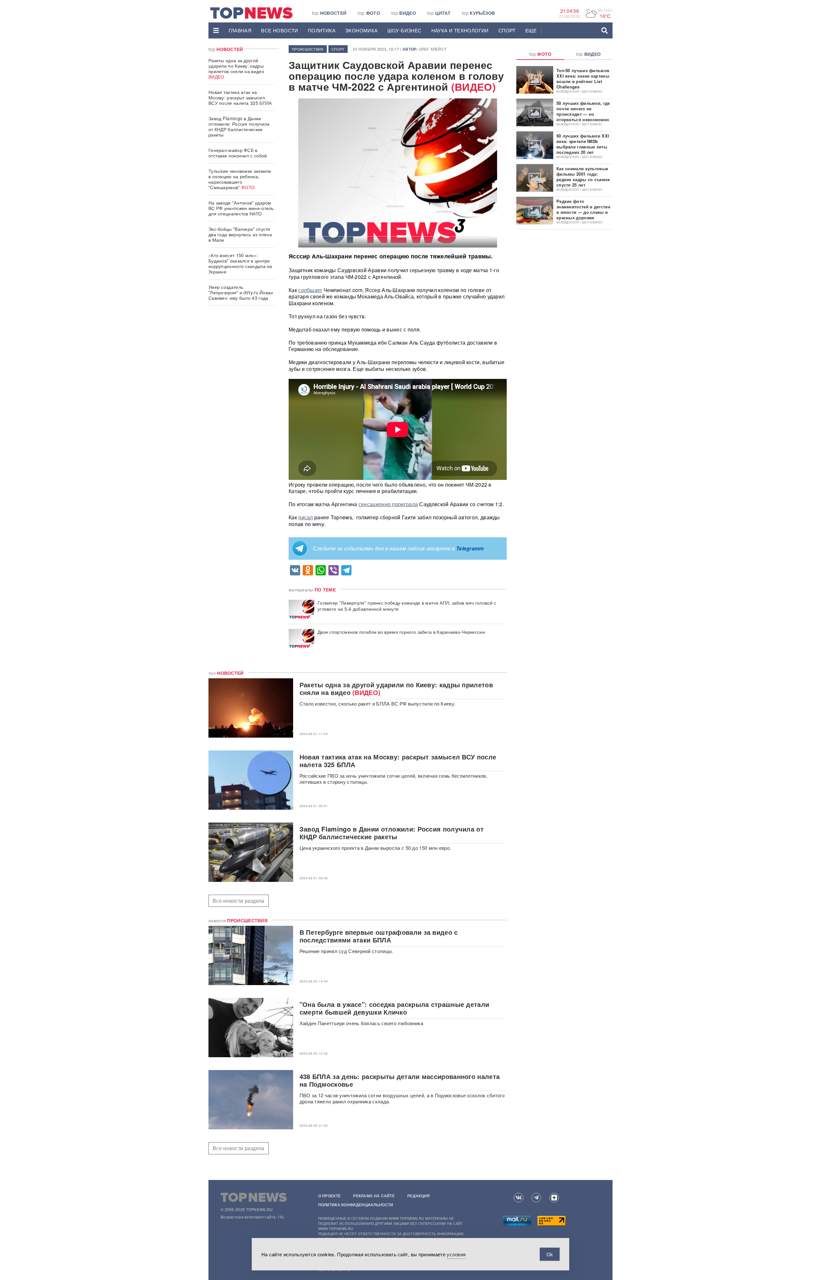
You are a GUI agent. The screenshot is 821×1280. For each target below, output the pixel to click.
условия (456, 1254)
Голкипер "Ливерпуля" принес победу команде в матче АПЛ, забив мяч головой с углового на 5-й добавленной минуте (406, 606)
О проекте (329, 1196)
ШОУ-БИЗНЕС (404, 30)
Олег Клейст (432, 49)
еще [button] (531, 30)
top (329, 13)
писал (305, 517)
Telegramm (470, 548)
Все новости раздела (239, 900)
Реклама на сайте (374, 1196)
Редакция (418, 1196)
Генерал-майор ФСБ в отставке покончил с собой (237, 153)
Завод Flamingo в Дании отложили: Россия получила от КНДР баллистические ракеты (239, 126)
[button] (216, 30)
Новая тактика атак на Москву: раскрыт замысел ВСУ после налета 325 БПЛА (240, 97)
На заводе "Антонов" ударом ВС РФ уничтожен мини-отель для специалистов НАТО (241, 208)
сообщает (310, 290)
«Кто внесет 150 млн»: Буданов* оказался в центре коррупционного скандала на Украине (240, 263)
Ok (549, 1254)
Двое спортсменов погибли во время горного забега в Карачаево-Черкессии (401, 632)
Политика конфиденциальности (356, 1205)
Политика (321, 30)
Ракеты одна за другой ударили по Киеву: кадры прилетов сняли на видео (236, 68)
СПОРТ (507, 30)
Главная (240, 30)
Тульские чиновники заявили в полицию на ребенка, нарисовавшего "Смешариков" (239, 179)
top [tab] (540, 54)
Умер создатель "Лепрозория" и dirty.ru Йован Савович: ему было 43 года (240, 292)
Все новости (279, 30)
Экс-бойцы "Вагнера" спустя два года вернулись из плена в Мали (240, 234)
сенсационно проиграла (388, 504)
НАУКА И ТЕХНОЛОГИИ (460, 30)
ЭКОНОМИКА (361, 30)
